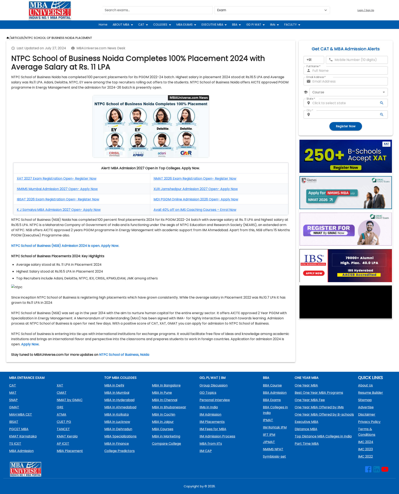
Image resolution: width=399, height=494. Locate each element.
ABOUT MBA (121, 24)
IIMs (272, 24)
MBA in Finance (116, 443)
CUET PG (64, 421)
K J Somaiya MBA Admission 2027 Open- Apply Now (59, 209)
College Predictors (119, 450)
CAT (141, 24)
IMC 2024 (365, 442)
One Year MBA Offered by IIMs (319, 407)
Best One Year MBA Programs (319, 392)
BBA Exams (272, 400)
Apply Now (30, 344)
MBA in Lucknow (117, 421)
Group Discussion (214, 385)
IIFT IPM (269, 434)
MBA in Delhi (114, 385)
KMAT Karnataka (23, 436)
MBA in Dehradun (118, 429)
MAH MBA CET (20, 414)
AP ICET (63, 443)
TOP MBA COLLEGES (120, 377)
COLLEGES (160, 24)
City (310, 110)
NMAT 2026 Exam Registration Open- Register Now (195, 178)
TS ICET (15, 443)
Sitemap (365, 400)
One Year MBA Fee (310, 400)
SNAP (13, 400)
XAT (60, 385)
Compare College (166, 443)
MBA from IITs (211, 443)
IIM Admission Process (217, 436)
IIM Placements (212, 421)
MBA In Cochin (163, 414)
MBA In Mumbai (116, 392)
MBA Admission (21, 450)
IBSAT (13, 421)
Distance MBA (306, 429)
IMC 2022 (365, 456)
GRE (60, 407)
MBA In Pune (162, 392)
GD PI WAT (253, 24)
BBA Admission (275, 392)
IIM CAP (206, 450)
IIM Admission (210, 414)
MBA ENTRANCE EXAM (26, 377)
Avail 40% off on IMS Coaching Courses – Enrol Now (195, 209)
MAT (12, 392)
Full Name (313, 66)
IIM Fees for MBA (213, 429)
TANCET (63, 429)
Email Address (316, 77)
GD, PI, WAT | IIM (212, 377)
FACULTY (290, 24)
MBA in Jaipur (163, 421)
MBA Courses (162, 429)
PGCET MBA (18, 429)
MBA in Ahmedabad (120, 407)
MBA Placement (70, 450)
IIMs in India (209, 407)
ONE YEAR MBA (307, 377)
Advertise (366, 407)
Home (103, 24)
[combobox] (348, 92)
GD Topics (208, 392)
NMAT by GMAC (70, 400)
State (311, 98)
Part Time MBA (307, 443)
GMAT (14, 407)
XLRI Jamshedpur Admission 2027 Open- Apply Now (196, 188)
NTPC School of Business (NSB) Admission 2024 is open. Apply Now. (65, 245)
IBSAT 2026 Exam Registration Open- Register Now (58, 199)
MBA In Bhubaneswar (169, 407)
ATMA (61, 414)
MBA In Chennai (164, 400)
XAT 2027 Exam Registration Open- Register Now (56, 178)
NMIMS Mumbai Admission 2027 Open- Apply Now (57, 188)
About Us (365, 385)
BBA (234, 24)
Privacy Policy (369, 421)
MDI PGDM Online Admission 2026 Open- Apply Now (196, 199)
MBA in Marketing (166, 436)
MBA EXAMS (184, 24)
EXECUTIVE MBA (212, 24)
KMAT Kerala (67, 436)
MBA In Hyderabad (119, 400)
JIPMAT (269, 442)
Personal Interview (215, 400)
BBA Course (272, 385)
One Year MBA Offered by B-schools (324, 414)
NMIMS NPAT (273, 449)
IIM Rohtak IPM (275, 427)
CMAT (61, 392)
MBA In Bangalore (166, 385)
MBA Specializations (120, 436)
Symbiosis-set (274, 456)
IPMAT (268, 420)
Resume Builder (370, 392)
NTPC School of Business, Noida (124, 354)
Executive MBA (306, 421)
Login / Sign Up (365, 10)
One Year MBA (306, 385)
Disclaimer (366, 414)
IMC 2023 (365, 449)
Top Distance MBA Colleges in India (323, 436)
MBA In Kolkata (116, 414)
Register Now (346, 126)
